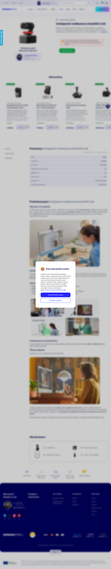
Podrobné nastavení (55, 300)
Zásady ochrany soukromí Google (55, 290)
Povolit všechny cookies (55, 295)
